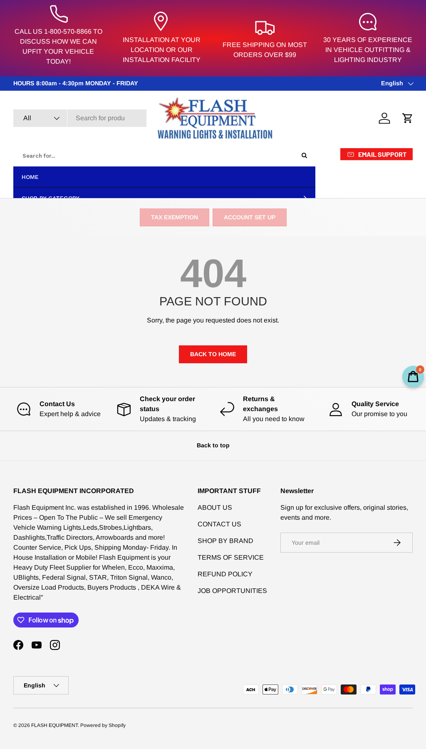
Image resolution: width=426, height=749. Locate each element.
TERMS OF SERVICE (231, 557)
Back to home (213, 354)
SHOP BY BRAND (225, 540)
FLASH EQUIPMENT (54, 725)
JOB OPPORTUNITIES (232, 590)
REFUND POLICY (225, 574)
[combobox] (79, 118)
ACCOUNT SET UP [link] (249, 217)
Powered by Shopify (103, 725)
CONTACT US (219, 524)
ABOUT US (215, 507)
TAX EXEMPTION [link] (174, 217)
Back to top (213, 445)
